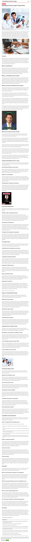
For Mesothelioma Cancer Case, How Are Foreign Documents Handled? (11, 534)
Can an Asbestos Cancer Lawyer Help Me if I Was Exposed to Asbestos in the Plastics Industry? (15, 531)
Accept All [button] (7, 540)
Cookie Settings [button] (3, 540)
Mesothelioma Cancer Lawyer (9, 1)
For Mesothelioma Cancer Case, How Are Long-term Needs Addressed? (12, 523)
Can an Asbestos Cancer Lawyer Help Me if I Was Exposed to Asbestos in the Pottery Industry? (15, 530)
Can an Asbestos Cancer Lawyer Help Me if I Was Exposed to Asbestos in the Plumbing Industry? (15, 526)
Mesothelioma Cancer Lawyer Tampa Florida (7, 517)
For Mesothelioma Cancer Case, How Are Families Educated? (10, 533)
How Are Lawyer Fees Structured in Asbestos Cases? (9, 525)
